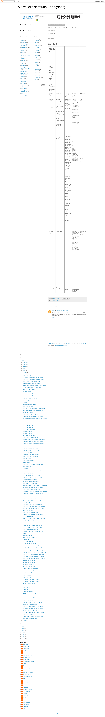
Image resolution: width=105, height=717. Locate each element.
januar (24, 620)
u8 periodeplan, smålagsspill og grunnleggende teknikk (35, 418)
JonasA (36, 64)
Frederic (25, 665)
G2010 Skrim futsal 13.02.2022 (29, 564)
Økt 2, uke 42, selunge (27, 433)
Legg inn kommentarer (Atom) (60, 345)
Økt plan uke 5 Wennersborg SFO (30, 497)
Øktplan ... (29, 593)
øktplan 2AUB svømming (28, 460)
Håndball (23, 60)
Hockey (23, 58)
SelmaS (36, 75)
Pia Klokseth (26, 697)
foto (22, 33)
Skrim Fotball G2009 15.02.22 (29, 543)
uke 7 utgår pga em (27, 391)
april (24, 368)
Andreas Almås (26, 646)
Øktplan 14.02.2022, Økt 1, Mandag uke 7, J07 (33, 531)
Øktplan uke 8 (26, 400)
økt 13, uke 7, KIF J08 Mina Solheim (30, 447)
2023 (23, 359)
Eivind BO (37, 50)
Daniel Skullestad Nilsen (28, 661)
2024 (23, 357)
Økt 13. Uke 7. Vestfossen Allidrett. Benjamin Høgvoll (34, 552)
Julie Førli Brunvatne (27, 689)
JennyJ (36, 59)
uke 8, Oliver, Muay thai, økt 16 (29, 389)
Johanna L (37, 60)
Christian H (37, 47)
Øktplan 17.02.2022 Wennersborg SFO (31, 475)
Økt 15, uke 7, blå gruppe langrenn (30, 568)
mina (53, 310)
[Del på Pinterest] (69, 298)
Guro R (36, 52)
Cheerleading (24, 47)
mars (24, 370)
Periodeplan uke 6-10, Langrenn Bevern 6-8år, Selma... (35, 550)
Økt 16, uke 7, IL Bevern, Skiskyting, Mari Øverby (33, 477)
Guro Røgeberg (26, 668)
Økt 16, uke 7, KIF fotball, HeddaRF (30, 520)
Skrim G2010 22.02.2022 (28, 412)
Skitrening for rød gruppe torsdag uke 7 (31, 481)
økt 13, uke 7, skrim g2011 (28, 572)
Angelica (25, 650)
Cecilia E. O (37, 45)
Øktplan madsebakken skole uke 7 (30, 479)
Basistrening (24, 44)
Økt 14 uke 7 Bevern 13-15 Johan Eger (31, 545)
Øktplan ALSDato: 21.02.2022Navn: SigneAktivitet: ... (34, 439)
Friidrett (23, 52)
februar (24, 372)
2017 (23, 630)
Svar (53, 317)
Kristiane (25, 693)
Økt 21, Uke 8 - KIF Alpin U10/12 (30, 399)
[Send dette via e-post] (62, 298)
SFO (22, 78)
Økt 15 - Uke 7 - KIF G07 (28, 474)
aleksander (25, 706)
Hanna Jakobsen (27, 670)
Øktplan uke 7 (26, 468)
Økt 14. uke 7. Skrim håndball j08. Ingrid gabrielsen (34, 506)
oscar (24, 708)
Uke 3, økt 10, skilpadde (28, 541)
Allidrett (23, 39)
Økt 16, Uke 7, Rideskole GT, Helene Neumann (33, 493)
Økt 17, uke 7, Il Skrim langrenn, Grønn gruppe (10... (34, 547)
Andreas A (37, 40)
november (25, 364)
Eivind (24, 663)
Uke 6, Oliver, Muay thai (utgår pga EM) (31, 597)
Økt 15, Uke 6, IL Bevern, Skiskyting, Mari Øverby (33, 602)
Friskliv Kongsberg (25, 55)
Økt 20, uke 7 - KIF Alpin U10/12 (30, 537)
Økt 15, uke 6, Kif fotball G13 (29, 614)
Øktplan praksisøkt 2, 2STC (29, 462)
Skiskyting (23, 81)
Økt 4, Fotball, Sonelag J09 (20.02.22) (31, 454)
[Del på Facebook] (67, 298)
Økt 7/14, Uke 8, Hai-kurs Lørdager (30, 375)
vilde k (36, 79)
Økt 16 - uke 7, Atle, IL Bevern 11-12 (30, 529)
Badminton (23, 42)
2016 (23, 632)
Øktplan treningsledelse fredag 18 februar (32, 495)
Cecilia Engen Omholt (28, 655)
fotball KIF (54, 300)
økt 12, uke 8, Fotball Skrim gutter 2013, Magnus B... (34, 408)
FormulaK (23, 49)
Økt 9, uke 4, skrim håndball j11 (29, 560)
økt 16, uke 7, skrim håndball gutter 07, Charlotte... (34, 508)
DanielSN (37, 49)
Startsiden (67, 343)
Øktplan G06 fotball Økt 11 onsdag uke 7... (32, 500)
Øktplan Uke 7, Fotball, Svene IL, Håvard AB (32, 527)
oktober (24, 366)
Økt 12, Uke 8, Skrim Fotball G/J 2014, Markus (33, 416)
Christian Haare (26, 657)
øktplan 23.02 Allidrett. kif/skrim (29, 404)
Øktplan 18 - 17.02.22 (27, 539)
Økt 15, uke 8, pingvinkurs (28, 406)
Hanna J (37, 54)
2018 (23, 628)
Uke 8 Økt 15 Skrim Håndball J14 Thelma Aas (33, 377)
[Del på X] (65, 298)
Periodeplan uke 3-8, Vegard (29, 570)
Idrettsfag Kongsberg (27, 676)
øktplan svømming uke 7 (28, 466)
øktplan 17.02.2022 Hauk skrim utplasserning (33, 499)
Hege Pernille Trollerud (28, 672)
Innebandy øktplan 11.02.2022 (29, 583)
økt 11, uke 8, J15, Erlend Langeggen (31, 397)
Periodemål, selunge (27, 424)
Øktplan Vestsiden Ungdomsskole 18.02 (31, 393)
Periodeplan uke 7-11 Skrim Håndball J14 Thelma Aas (35, 485)
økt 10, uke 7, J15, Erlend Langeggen (31, 502)
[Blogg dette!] (64, 298)
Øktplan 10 (25, 402)
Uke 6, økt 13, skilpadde (28, 425)
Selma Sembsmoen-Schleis (29, 700)
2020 (23, 625)
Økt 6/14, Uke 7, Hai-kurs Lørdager (30, 456)
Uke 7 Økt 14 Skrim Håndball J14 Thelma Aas (33, 487)
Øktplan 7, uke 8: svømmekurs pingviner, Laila (33, 383)
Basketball (23, 45)
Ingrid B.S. (37, 57)
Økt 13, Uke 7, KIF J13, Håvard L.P (30, 449)
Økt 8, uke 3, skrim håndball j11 (29, 562)
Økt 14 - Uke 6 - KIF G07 (28, 601)
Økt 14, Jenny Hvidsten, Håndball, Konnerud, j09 (33, 443)
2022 (23, 361)
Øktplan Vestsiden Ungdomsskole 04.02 (31, 395)
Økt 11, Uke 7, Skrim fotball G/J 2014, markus (32, 504)
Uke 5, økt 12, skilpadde (28, 427)
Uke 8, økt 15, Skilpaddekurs (29, 435)
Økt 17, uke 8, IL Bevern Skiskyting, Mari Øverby (33, 379)
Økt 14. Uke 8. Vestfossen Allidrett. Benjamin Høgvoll (34, 445)
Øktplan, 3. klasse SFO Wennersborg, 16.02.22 (33, 514)
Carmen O (37, 44)
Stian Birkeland (26, 702)
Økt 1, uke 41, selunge (27, 431)
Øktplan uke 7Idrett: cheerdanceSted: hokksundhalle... (35, 491)
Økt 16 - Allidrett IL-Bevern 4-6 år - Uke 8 (31, 381)
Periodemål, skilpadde (28, 422)
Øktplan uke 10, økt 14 (27, 452)
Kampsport (23, 65)
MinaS (58, 300)
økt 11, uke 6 (25, 549)
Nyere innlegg (52, 343)
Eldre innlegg (83, 343)
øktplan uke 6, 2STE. (27, 458)
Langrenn (23, 71)
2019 (23, 627)
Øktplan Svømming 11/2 (28, 591)
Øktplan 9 (25, 533)
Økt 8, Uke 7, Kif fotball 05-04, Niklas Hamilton (33, 525)
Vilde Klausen (26, 704)
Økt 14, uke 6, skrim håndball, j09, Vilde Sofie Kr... (34, 606)
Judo (22, 63)
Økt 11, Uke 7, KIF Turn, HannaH (30, 483)
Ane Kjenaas (26, 648)
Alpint (22, 40)
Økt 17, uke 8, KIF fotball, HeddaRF (30, 414)
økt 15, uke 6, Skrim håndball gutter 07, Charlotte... (34, 612)
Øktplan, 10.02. (26, 589)
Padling (23, 75)
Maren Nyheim (26, 695)
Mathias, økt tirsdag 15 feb (28, 522)
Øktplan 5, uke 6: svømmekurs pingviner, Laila (33, 616)
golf (22, 93)
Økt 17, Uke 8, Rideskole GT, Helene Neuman (33, 410)
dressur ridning (24, 91)
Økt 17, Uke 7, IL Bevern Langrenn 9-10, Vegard (33, 556)
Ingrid (24, 678)
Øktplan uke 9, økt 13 (27, 574)
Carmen (25, 653)
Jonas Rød (25, 687)
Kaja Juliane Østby (27, 691)
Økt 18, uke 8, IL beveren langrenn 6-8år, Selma (33, 464)
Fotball (22, 50)
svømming (23, 95)
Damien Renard (26, 659)
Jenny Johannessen (27, 680)
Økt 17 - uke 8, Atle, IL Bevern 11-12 (30, 437)
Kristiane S (37, 69)
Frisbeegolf (23, 54)
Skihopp (23, 80)
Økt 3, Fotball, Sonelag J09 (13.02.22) (31, 579)
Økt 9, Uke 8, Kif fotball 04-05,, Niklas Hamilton (33, 441)
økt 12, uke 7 (25, 524)
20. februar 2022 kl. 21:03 (62, 310)
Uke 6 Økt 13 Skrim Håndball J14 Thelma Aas (33, 608)
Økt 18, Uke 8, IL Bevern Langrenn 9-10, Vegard (33, 450)
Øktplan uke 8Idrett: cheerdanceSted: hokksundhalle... (35, 385)
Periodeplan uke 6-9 (27, 535)
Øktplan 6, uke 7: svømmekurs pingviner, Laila (33, 470)
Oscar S (36, 72)
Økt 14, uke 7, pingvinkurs (28, 510)
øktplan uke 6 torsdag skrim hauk (30, 618)
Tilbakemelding (24, 27)
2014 (23, 636)
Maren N (37, 70)
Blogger (57, 713)
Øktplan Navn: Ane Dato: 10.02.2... (31, 610)
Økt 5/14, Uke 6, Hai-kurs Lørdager (30, 577)
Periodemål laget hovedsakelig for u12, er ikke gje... (34, 420)
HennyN (37, 55)
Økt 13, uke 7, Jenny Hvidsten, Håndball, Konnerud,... (34, 558)
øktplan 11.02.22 (26, 587)
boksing (23, 90)
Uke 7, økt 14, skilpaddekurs (29, 516)
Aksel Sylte (25, 644)
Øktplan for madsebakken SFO (29, 599)
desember (25, 362)
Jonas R (37, 62)
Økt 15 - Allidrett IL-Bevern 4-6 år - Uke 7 (31, 489)
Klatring (23, 67)
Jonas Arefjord (26, 685)
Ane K (36, 42)
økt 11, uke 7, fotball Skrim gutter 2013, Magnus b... (34, 518)
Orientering (23, 73)
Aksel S (36, 39)
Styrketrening (24, 85)
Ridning (23, 76)
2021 (23, 623)
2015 (23, 634)
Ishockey (23, 62)
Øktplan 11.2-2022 (27, 595)
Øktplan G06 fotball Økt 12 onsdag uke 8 (32, 387)
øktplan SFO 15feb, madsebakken (30, 512)
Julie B (36, 65)
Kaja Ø (36, 67)
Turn (22, 86)
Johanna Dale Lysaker (28, 683)
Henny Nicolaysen (27, 674)
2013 (23, 638)
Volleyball (23, 88)
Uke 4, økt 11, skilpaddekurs (29, 429)
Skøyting (23, 83)
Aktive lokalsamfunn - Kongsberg (41, 7)
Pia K (36, 74)
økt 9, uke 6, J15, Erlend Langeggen (31, 576)
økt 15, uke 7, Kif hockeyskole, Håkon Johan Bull (33, 472)
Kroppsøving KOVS (25, 68)
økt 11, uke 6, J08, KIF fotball (29, 566)
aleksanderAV (38, 77)
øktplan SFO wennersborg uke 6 (30, 604)
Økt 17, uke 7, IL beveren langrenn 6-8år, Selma (33, 554)
